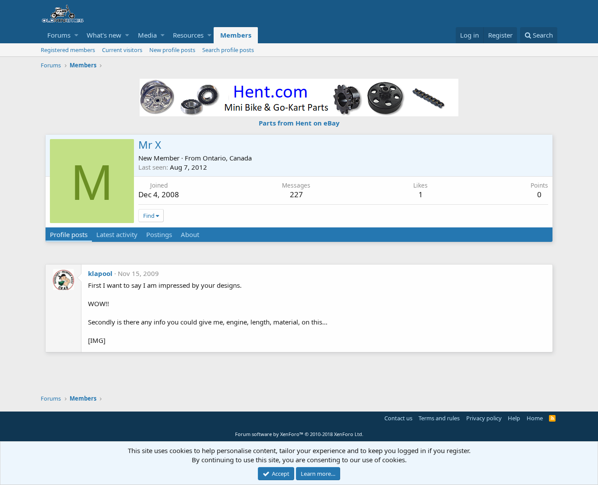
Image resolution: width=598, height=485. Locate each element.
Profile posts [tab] (69, 234)
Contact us (398, 418)
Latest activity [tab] (116, 234)
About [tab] (190, 234)
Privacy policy (484, 418)
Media (147, 35)
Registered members (68, 50)
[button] (76, 35)
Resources (188, 35)
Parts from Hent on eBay (299, 123)
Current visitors (122, 50)
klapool (100, 273)
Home (535, 418)
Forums (58, 35)
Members (235, 35)
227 (296, 194)
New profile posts (172, 50)
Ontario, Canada (227, 158)
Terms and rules (439, 418)
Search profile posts (228, 50)
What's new (104, 35)
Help (514, 418)
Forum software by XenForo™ (299, 434)
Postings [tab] (159, 234)
